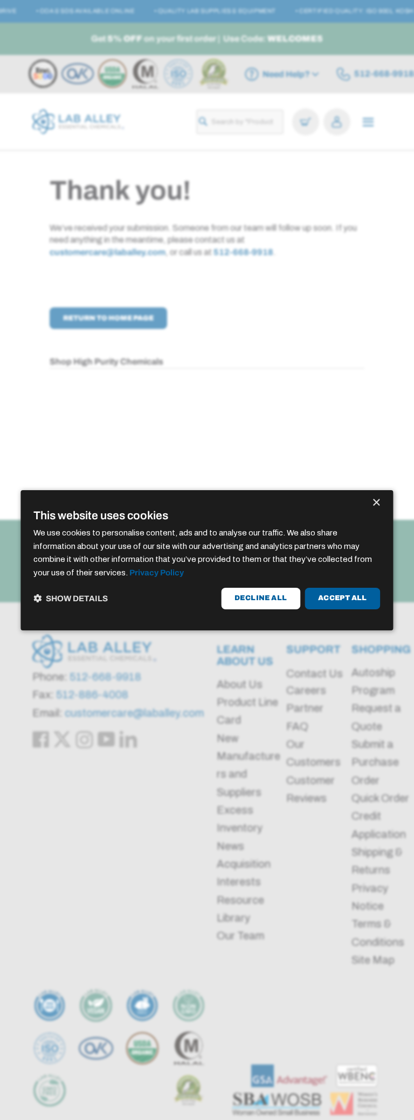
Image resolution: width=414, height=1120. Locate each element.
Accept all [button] (342, 598)
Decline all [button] (260, 598)
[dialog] (206, 560)
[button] (70, 598)
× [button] (376, 502)
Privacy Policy (156, 572)
